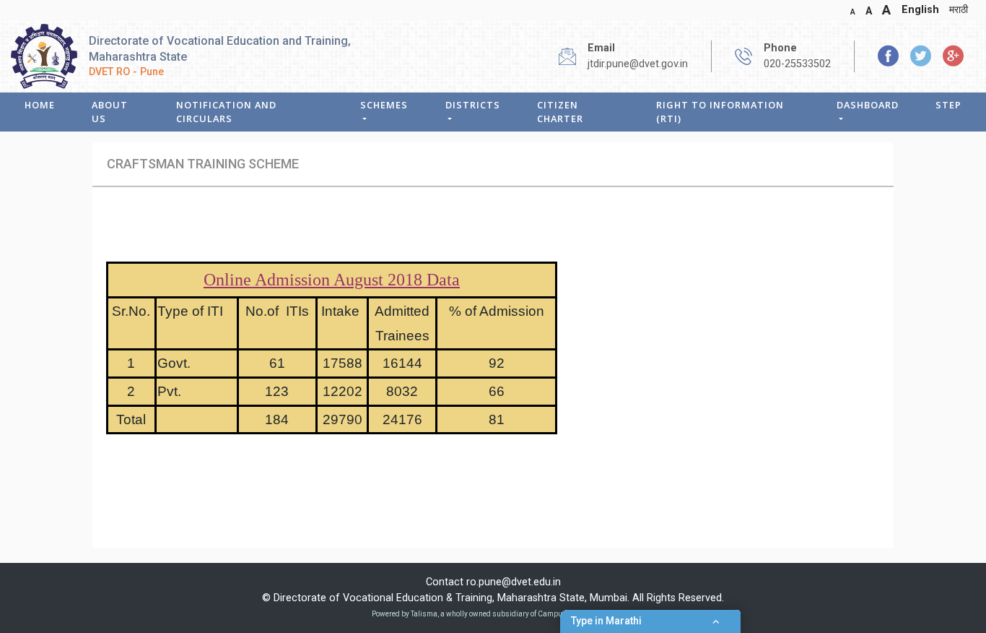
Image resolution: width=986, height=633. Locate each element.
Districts (472, 104)
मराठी (958, 10)
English (920, 10)
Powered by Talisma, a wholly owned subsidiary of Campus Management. (493, 614)
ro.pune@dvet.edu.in (513, 582)
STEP (948, 104)
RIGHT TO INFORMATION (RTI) (720, 111)
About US (110, 111)
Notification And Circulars (226, 111)
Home (40, 104)
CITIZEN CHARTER (560, 111)
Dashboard (868, 104)
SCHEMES (384, 104)
